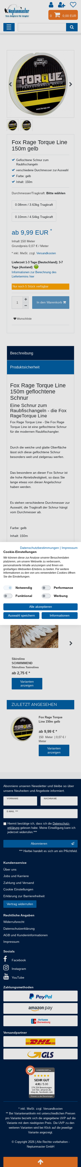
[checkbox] (7, 588)
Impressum (70, 547)
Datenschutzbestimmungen (39, 547)
